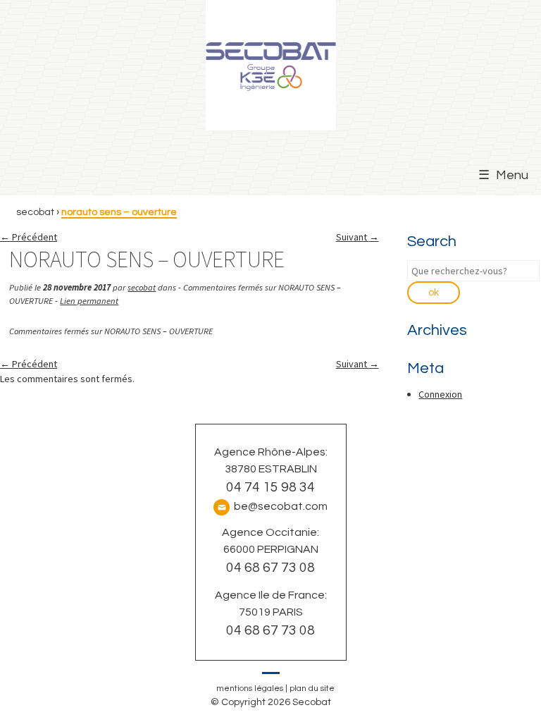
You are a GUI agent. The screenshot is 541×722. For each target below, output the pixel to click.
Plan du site (312, 688)
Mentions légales (249, 688)
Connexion (440, 394)
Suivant (357, 237)
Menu (512, 175)
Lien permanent (89, 300)
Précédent (28, 237)
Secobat (35, 212)
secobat (142, 287)
